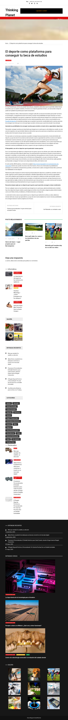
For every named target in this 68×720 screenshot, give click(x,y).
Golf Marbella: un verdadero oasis (52, 209)
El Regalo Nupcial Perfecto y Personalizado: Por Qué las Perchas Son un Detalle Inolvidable (15, 381)
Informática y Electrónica (17, 273)
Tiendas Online (10, 442)
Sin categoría (16, 439)
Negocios (9, 427)
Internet (9, 424)
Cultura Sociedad (11, 409)
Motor (15, 424)
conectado (20, 260)
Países (18, 433)
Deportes (9, 60)
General (9, 415)
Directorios (17, 412)
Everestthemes (37, 717)
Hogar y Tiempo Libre (12, 418)
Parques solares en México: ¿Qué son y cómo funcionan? (23, 625)
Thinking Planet (11, 12)
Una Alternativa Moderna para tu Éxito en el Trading (14, 389)
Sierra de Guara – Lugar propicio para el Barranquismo (12, 244)
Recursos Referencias (12, 436)
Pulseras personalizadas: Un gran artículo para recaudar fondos (19, 209)
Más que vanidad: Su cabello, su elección (13, 354)
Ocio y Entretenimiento (13, 430)
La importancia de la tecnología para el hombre (20, 597)
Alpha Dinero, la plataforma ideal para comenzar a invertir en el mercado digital (15, 361)
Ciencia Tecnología (11, 406)
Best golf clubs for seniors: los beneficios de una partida (34, 238)
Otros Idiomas (10, 433)
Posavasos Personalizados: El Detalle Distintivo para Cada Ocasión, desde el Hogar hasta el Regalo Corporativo (15, 371)
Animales (16, 403)
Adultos (9, 403)
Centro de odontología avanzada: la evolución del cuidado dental (25, 657)
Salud (8, 439)
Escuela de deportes (10, 121)
